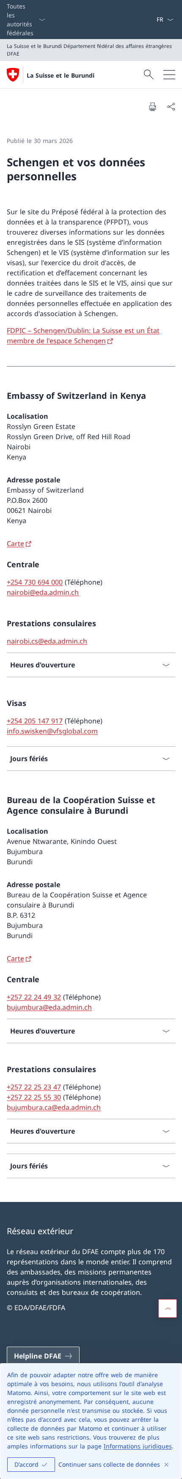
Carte (15, 543)
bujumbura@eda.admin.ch (49, 1007)
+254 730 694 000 (35, 582)
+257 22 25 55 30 (34, 1097)
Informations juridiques (138, 1446)
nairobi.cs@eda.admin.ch (47, 641)
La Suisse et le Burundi (60, 75)
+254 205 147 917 (35, 720)
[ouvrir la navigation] (169, 74)
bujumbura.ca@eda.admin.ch (54, 1107)
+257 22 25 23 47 (34, 1087)
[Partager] (171, 106)
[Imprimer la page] (152, 106)
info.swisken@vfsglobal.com (52, 731)
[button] (167, 1308)
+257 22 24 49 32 (34, 997)
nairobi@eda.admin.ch (43, 592)
